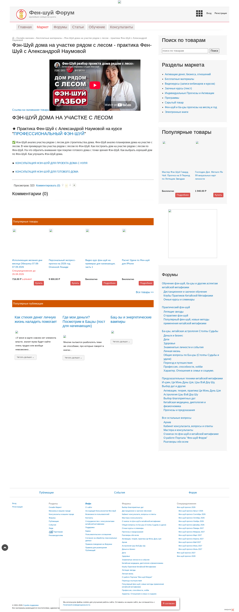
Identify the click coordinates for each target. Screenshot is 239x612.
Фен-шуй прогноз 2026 (186, 507)
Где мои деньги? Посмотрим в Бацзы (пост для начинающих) (84, 321)
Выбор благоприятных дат (179, 398)
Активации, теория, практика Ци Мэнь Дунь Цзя (192, 390)
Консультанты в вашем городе (61, 514)
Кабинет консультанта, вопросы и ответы (188, 426)
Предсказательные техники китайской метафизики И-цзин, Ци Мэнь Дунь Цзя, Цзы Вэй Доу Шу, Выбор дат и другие (192, 382)
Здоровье (169, 343)
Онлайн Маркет (55, 507)
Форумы (52, 518)
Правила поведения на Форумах (98, 544)
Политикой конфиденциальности (76, 605)
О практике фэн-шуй (176, 315)
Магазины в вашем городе (60, 511)
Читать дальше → (25, 357)
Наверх (5, 547)
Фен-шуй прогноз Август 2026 (191, 511)
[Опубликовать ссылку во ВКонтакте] (74, 185)
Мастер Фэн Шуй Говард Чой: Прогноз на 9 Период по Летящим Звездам (176, 175)
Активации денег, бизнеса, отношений (188, 74)
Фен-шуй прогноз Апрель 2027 (191, 539)
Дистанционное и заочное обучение (185, 291)
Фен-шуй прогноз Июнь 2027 (190, 546)
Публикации (46, 492)
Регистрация (221, 13)
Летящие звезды (174, 311)
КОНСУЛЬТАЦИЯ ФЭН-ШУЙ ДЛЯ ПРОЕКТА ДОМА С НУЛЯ (51, 163)
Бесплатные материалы (49, 38)
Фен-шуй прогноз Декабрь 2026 (191, 525)
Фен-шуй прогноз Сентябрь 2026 (192, 514)
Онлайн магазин (25, 38)
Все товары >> (145, 292)
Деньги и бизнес (173, 335)
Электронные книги (176, 112)
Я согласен (169, 603)
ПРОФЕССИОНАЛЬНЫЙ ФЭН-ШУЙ (49, 133)
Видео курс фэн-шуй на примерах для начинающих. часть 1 (100, 263)
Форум (193, 492)
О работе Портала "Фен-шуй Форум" (185, 437)
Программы (172, 97)
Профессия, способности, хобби (183, 366)
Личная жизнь (172, 351)
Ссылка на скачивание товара (30, 109)
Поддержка (89, 527)
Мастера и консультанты (178, 430)
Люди (51, 528)
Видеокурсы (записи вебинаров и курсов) (190, 83)
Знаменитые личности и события (184, 347)
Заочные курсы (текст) (178, 88)
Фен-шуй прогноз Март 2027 (190, 535)
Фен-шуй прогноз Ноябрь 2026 (191, 521)
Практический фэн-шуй (176, 307)
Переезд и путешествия (178, 362)
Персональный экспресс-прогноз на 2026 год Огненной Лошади (62, 263)
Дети (166, 339)
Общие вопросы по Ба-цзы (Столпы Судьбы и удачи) (144, 525)
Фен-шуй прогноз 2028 (186, 556)
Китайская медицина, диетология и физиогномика (142, 563)
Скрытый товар (174, 102)
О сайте (88, 507)
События (119, 492)
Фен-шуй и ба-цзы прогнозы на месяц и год (191, 107)
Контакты (89, 518)
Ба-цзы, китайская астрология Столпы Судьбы (190, 331)
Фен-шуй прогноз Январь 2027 (191, 528)
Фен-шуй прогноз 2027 (186, 553)
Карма (88, 531)
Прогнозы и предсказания (179, 410)
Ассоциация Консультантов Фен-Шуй (100, 511)
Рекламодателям (56, 535)
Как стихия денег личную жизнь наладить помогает (36, 319)
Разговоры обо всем (176, 441)
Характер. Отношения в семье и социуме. (189, 370)
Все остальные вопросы (176, 417)
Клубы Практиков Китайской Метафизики (188, 295)
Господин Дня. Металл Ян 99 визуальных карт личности (209, 175)
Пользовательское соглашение (98, 534)
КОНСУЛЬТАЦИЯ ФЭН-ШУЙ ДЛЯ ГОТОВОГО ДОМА (46, 171)
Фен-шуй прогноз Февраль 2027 (192, 532)
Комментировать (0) (48, 185)
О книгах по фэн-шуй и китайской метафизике (191, 434)
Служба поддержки (31, 605)
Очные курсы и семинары (179, 299)
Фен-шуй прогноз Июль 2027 (190, 549)
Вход (209, 13)
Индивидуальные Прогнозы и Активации (189, 93)
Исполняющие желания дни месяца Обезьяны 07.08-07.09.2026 (27, 263)
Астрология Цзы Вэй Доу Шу (181, 394)
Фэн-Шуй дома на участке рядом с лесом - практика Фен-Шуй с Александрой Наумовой (79, 39)
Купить (38, 283)
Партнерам (58, 532)
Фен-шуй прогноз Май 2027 (190, 542)
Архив (167, 422)
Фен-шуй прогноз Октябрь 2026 (192, 518)
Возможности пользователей (97, 514)
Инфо (88, 503)
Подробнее (110, 283)
